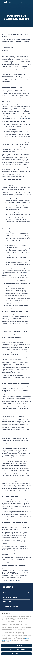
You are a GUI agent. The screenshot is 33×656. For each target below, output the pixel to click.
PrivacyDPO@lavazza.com (23, 118)
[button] (22, 2)
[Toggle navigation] (29, 2)
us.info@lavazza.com (21, 570)
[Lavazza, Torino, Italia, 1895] (7, 2)
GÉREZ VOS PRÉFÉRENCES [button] (16, 649)
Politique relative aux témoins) (15, 138)
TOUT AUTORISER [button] (16, 645)
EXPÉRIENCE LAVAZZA (10, 597)
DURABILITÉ (7, 601)
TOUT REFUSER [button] (16, 653)
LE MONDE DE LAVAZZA (10, 606)
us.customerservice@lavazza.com (11, 579)
